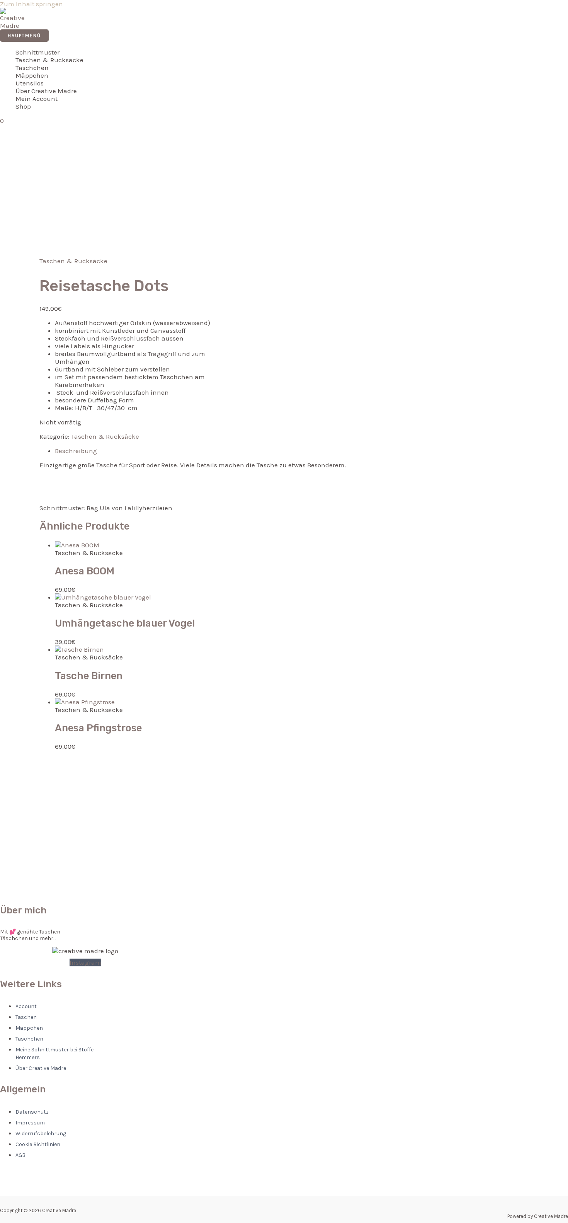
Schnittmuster (37, 52)
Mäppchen (31, 75)
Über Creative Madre (46, 91)
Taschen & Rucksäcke (49, 60)
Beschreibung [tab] (76, 451)
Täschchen (32, 68)
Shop (23, 106)
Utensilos (29, 83)
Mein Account (36, 98)
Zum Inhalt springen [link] (31, 4)
